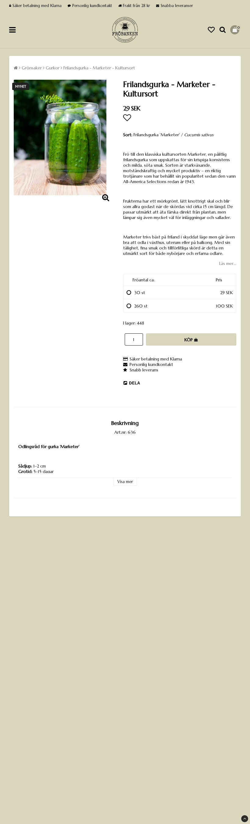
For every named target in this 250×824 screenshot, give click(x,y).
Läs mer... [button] (227, 263)
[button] (211, 30)
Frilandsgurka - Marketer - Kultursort (99, 68)
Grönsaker (32, 68)
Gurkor (52, 68)
